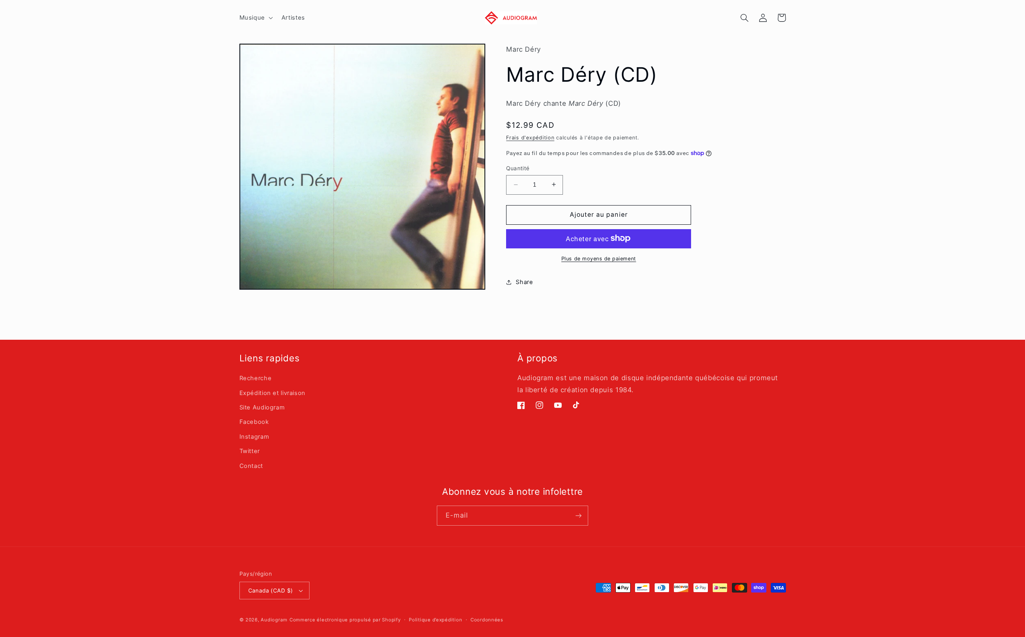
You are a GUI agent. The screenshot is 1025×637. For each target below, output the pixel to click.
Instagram (254, 436)
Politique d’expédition (435, 620)
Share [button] (524, 281)
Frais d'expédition (530, 137)
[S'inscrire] (578, 515)
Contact (251, 466)
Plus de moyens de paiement (598, 258)
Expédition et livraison (272, 393)
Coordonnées (486, 620)
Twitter (249, 451)
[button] (255, 17)
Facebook (254, 421)
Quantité (517, 168)
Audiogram (274, 620)
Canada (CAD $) (270, 590)
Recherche (255, 378)
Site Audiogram (262, 407)
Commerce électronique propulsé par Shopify (345, 620)
